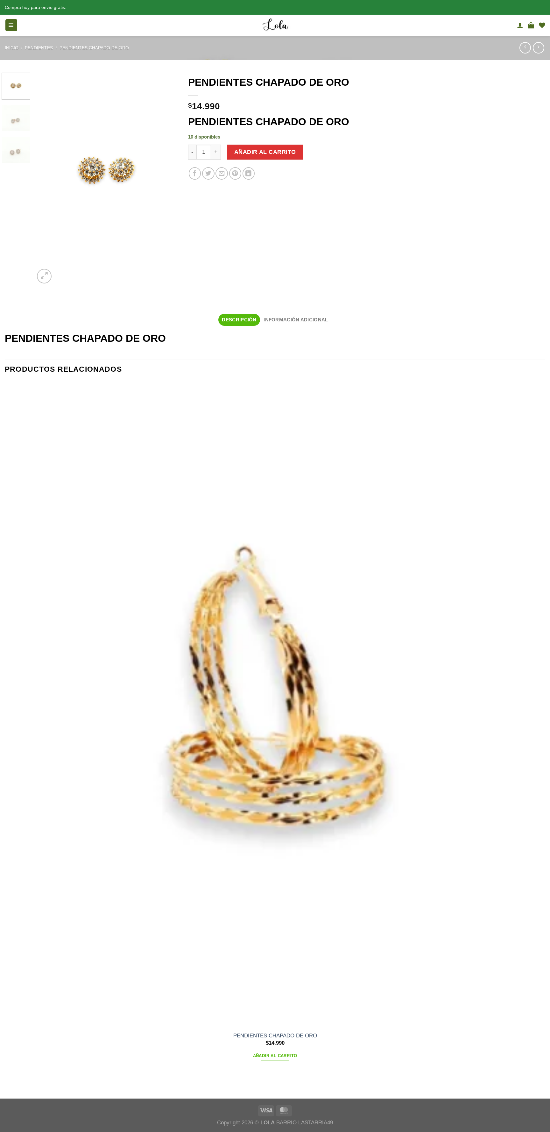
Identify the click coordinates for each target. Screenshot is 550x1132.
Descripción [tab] (239, 319)
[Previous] (9, 1085)
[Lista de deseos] (542, 25)
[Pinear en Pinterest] (235, 173)
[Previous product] (538, 48)
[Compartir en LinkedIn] (249, 173)
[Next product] (525, 48)
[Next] (62, 272)
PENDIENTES (39, 47)
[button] (11, 25)
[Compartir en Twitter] (208, 173)
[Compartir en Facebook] (195, 173)
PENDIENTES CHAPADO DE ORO (94, 47)
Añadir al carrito (265, 152)
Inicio (11, 47)
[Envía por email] (221, 173)
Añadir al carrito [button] (275, 1055)
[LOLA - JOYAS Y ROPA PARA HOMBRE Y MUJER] (275, 25)
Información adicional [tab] (296, 319)
